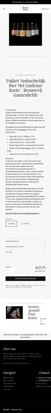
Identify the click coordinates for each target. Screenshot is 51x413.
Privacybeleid (27, 287)
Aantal (8, 267)
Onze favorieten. (9, 383)
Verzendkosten (12, 241)
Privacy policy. (41, 383)
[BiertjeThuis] (25, 9)
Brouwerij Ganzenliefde (25, 75)
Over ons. (7, 389)
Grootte (9, 219)
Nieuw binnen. (8, 378)
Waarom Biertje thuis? (15, 246)
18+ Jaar (9, 252)
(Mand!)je (45, 9)
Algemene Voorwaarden (13, 287)
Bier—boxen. (8, 381)
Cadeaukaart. (8, 386)
